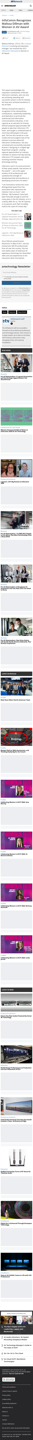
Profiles (12, 15)
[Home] (16, 1)
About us (5, 1411)
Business (4, 15)
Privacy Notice (26, 290)
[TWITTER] (12, 323)
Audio (11, 10)
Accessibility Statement (9, 1403)
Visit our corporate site (16, 1373)
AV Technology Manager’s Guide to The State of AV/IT (17, 1346)
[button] (2, 6)
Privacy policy (6, 1395)
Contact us (5, 1416)
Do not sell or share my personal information (16, 1428)
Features (12, 312)
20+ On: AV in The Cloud (13, 1353)
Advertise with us (7, 1407)
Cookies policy (6, 1399)
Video (20, 10)
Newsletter (27, 38)
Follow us (17, 38)
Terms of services (24, 288)
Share (6, 38)
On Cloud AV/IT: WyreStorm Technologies (14, 1360)
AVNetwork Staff (14, 31)
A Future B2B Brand (8, 1424)
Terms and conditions (9, 1387)
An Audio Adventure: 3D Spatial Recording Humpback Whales (16, 1338)
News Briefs (22, 312)
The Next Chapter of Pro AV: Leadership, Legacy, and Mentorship (15, 1329)
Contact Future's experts (9, 1391)
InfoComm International (11, 51)
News (4, 32)
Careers (4, 1420)
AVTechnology (25, 31)
